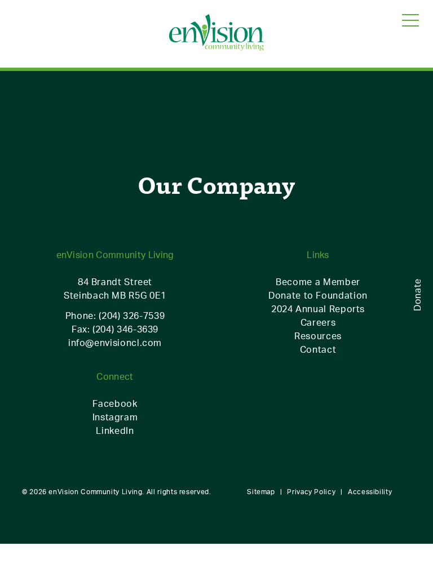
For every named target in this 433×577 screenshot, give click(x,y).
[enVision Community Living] (216, 33)
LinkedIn (115, 430)
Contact (318, 349)
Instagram (115, 417)
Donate (417, 294)
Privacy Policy (311, 491)
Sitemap (261, 491)
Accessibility (370, 491)
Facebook (114, 403)
